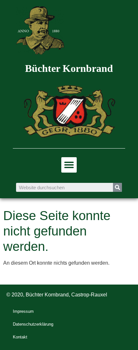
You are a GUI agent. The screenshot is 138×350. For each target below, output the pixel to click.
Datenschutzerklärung (33, 324)
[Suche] (117, 187)
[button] (69, 165)
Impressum (23, 311)
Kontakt (20, 337)
